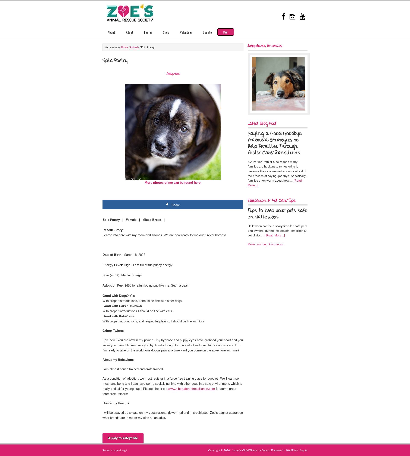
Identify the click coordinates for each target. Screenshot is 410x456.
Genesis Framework (273, 450)
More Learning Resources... (267, 244)
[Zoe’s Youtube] (302, 16)
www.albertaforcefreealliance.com (191, 388)
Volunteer (186, 32)
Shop (166, 32)
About (111, 32)
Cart (225, 32)
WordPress (292, 450)
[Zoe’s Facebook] (283, 16)
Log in (304, 450)
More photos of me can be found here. (173, 182)
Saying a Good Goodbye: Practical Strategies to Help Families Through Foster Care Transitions (275, 143)
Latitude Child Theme (244, 450)
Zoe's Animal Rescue (134, 11)
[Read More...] (275, 235)
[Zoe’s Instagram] (292, 16)
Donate (207, 32)
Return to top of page (114, 450)
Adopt (129, 32)
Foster (148, 32)
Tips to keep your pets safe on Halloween (277, 214)
